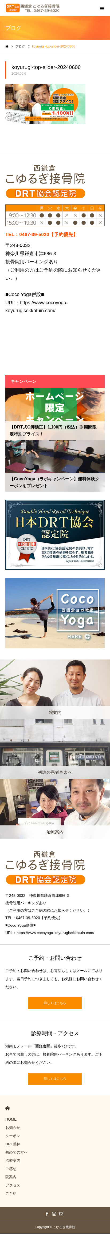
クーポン (12, 1136)
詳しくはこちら (55, 1003)
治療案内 (12, 1160)
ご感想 (11, 1169)
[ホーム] (7, 46)
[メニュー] (102, 8)
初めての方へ (16, 1152)
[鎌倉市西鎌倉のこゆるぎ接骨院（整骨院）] (32, 8)
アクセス (12, 1185)
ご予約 (11, 1193)
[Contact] (61, 1213)
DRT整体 (13, 1144)
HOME (7, 1108)
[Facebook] (47, 1213)
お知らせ (12, 1127)
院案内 (11, 1177)
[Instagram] (54, 1213)
